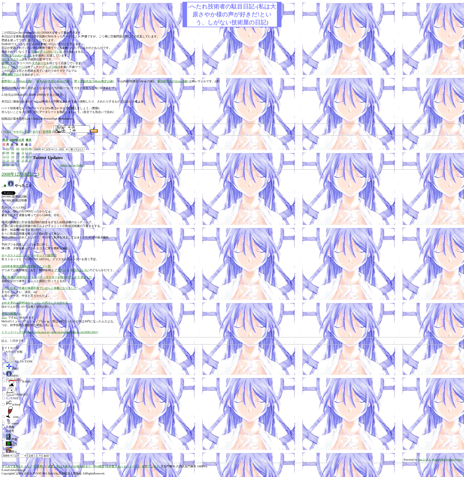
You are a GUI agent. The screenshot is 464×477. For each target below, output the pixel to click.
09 (12, 152)
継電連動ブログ (11, 74)
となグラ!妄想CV (35, 466)
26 (26, 160)
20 (30, 156)
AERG (7, 131)
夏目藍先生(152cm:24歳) (172, 81)
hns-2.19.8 (424, 459)
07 (4, 152)
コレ (4, 317)
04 (22, 148)
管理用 (47, 131)
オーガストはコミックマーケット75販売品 (29, 255)
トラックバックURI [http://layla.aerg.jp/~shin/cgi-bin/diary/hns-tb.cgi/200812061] (49, 332)
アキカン (60, 270)
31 (17, 164)
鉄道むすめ (8, 63)
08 (7, 152)
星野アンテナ (150, 466)
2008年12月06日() (20, 174)
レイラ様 (51, 66)
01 (7, 148)
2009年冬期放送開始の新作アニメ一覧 (26, 266)
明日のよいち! (79, 270)
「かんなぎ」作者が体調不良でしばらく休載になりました (39, 288)
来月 (29, 139)
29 (7, 164)
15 (7, 156)
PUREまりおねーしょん (16, 55)
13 (30, 152)
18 (22, 156)
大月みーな (39, 63)
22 (7, 160)
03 (17, 148)
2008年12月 (17, 139)
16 (12, 156)
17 (17, 156)
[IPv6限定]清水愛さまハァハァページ (116, 466)
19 (26, 156)
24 (17, 160)
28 (4, 164)
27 (30, 160)
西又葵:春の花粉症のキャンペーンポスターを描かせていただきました (46, 277)
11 (23, 152)
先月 (5, 139)
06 (30, 148)
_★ (4, 185)
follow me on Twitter (72, 165)
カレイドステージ (13, 66)
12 (26, 152)
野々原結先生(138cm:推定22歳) (94, 81)
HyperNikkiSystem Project (447, 459)
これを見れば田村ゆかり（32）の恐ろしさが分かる (34, 302)
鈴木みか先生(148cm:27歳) (53, 81)
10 (17, 152)
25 (22, 160)
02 (12, 148)
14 (4, 156)
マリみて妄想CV (12, 466)
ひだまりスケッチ (13, 59)
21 (4, 160)
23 (12, 160)
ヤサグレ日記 (21, 131)
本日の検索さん (11, 313)
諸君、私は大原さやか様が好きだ (69, 466)
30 (12, 164)
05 (26, 148)
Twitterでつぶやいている (47, 51)
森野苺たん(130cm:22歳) (16, 81)
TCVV (36, 131)
